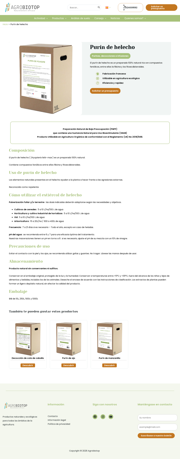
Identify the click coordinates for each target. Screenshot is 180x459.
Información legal (57, 420)
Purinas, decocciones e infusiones (110, 55)
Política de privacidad (59, 424)
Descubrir (28, 365)
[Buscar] (99, 7)
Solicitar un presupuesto (105, 90)
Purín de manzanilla (109, 358)
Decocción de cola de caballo (28, 358)
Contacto (53, 416)
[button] (109, 7)
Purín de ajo (68, 358)
